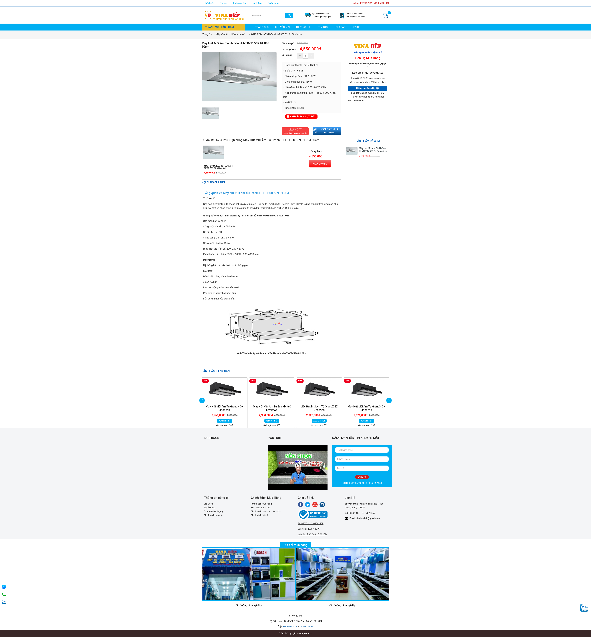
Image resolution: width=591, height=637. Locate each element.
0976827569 (329, 133)
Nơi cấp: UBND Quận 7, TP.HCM (312, 534)
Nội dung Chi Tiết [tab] (213, 182)
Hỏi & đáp (256, 3)
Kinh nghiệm (239, 3)
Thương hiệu (304, 26)
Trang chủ (262, 26)
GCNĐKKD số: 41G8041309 (310, 523)
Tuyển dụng (273, 3)
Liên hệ (356, 26)
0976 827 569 (368, 513)
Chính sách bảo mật (213, 515)
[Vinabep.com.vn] (223, 15)
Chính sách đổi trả (259, 515)
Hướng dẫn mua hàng (261, 504)
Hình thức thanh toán (261, 507)
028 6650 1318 (352, 513)
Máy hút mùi (222, 34)
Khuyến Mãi (282, 26)
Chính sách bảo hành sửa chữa (266, 511)
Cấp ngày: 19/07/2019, (309, 529)
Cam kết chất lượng (213, 511)
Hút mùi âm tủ (238, 34)
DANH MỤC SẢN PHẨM (220, 27)
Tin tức (223, 3)
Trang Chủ (207, 34)
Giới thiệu (209, 3)
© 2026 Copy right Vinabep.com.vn (295, 633)
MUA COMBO (320, 163)
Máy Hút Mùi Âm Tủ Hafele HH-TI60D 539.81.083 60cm (219, 167)
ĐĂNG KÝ (362, 477)
